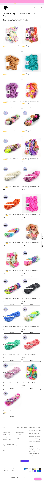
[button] (2, 8)
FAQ (16, 443)
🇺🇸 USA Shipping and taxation (8, 437)
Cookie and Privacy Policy (7, 439)
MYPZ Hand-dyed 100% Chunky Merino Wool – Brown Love (31, 242)
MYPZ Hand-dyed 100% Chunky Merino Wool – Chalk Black (31, 298)
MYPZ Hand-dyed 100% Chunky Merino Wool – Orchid (11, 382)
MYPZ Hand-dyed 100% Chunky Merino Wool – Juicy (11, 158)
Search (4, 427)
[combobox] (15, 477)
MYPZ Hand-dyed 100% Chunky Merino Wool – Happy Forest (31, 382)
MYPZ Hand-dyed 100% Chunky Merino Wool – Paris (30, 45)
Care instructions (6, 441)
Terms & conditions (6, 447)
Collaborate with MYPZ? (20, 447)
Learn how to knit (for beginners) (21, 427)
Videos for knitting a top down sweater (21, 435)
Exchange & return (6, 429)
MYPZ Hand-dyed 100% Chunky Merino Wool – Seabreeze (31, 73)
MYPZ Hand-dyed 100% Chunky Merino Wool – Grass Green (12, 354)
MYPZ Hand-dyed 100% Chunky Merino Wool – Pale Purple (12, 101)
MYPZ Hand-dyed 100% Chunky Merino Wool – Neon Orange (12, 214)
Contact (4, 450)
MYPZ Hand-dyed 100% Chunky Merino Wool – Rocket (11, 298)
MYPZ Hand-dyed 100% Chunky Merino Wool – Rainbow (11, 242)
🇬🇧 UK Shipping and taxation (8, 434)
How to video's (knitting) (20, 429)
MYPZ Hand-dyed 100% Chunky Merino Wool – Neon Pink (31, 214)
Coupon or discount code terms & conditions (8, 445)
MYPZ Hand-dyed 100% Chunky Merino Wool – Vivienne (30, 158)
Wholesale (17, 438)
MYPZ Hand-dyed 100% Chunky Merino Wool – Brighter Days (12, 270)
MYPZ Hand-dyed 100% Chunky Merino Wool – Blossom (11, 130)
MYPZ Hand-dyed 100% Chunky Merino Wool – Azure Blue (12, 326)
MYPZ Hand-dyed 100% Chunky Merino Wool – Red (30, 354)
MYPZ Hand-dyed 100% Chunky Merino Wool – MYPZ (30, 130)
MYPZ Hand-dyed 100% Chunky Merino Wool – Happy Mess (12, 45)
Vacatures (17, 440)
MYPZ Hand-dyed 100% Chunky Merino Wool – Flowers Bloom (30, 102)
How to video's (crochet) (20, 432)
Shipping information (6, 432)
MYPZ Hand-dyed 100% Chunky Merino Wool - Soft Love (11, 410)
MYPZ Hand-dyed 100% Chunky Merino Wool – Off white (11, 186)
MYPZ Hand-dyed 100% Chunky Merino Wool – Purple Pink (31, 186)
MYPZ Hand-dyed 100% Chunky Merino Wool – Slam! (30, 326)
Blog (16, 445)
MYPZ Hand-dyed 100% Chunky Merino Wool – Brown (11, 73)
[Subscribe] (19, 461)
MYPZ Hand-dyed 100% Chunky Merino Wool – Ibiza (30, 270)
